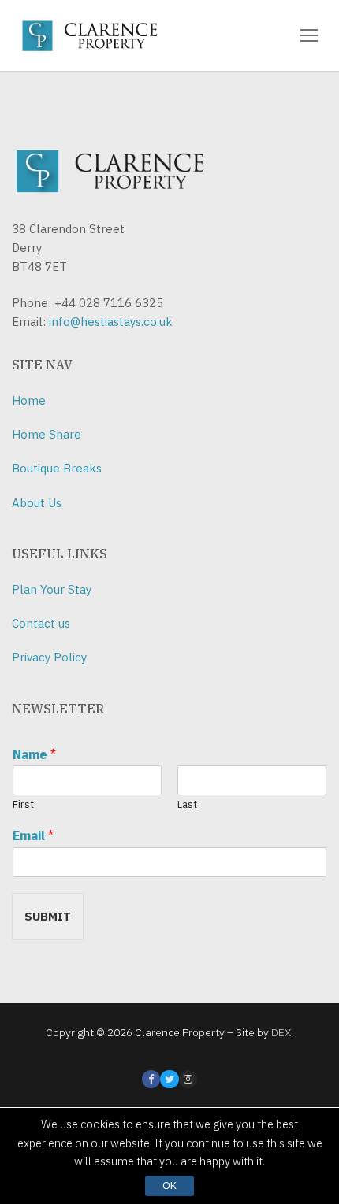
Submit (47, 916)
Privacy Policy (49, 657)
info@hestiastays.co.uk (111, 321)
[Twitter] (169, 1079)
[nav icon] (309, 35)
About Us (36, 502)
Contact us (41, 623)
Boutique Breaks (57, 468)
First (23, 804)
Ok (169, 1185)
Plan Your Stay (51, 589)
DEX (281, 1032)
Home (29, 400)
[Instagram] (188, 1079)
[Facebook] (151, 1079)
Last (187, 804)
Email (33, 835)
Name (34, 754)
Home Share (46, 434)
